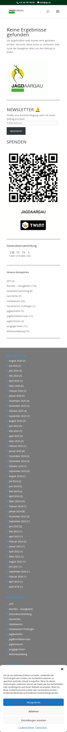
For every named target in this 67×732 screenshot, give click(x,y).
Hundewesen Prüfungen (19, 306)
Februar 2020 (16, 576)
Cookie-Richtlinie (26, 727)
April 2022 (14, 551)
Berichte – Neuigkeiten (19, 285)
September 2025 (17, 416)
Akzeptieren (33, 702)
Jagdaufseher (13, 311)
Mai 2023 (14, 531)
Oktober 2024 (16, 466)
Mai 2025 (14, 431)
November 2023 (17, 516)
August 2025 (15, 420)
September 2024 (17, 471)
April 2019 (14, 581)
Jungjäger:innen (15, 326)
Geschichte (12, 296)
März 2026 (14, 385)
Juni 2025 (14, 425)
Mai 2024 (14, 491)
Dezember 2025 (17, 400)
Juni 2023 (14, 526)
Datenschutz (41, 727)
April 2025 (14, 436)
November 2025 (17, 405)
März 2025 (14, 441)
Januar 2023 (15, 546)
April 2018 (14, 586)
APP (9, 281)
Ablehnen (33, 711)
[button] (62, 669)
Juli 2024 (13, 481)
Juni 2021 (14, 566)
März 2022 (14, 556)
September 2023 (17, 521)
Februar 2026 (16, 390)
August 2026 (15, 360)
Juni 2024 (14, 486)
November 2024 (17, 461)
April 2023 (14, 536)
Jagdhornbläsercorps (17, 316)
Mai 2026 (14, 375)
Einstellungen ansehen (33, 720)
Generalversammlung (18, 290)
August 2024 (15, 476)
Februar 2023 (16, 541)
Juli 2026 (13, 365)
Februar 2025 (16, 446)
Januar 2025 (15, 451)
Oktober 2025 (16, 410)
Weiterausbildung (16, 331)
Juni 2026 (14, 370)
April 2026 (14, 380)
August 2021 (15, 561)
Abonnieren (16, 131)
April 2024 (14, 496)
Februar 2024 (16, 506)
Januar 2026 (15, 395)
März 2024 (14, 501)
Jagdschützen (14, 321)
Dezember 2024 (17, 456)
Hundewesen (13, 301)
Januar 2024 (15, 511)
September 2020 (17, 571)
